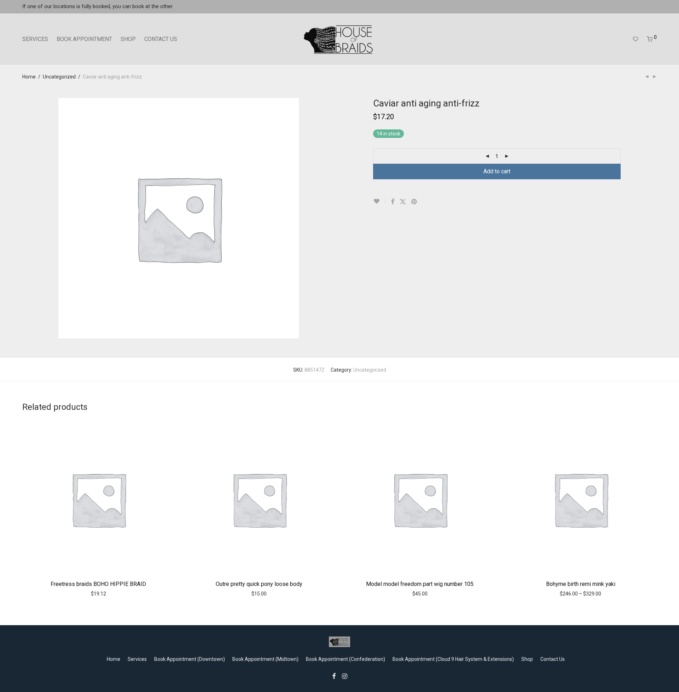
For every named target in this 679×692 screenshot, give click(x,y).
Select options (83, 593)
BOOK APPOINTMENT (84, 39)
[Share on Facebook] (392, 201)
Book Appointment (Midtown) (265, 659)
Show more (116, 593)
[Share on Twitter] (403, 201)
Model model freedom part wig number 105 (420, 584)
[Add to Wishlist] (379, 201)
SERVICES (35, 39)
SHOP (128, 39)
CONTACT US (160, 39)
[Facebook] (334, 676)
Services (137, 659)
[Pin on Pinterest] (414, 201)
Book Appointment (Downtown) (189, 659)
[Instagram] (344, 676)
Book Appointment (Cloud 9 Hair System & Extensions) (453, 659)
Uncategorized (59, 77)
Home (29, 77)
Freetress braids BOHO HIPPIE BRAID (98, 584)
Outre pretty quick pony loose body (259, 584)
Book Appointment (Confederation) (345, 659)
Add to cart (496, 171)
